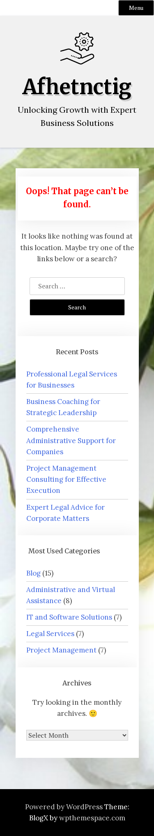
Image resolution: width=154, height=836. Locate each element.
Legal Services (50, 633)
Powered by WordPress (64, 806)
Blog (33, 573)
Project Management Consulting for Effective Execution (66, 479)
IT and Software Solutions (69, 617)
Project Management (61, 650)
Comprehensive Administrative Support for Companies (71, 440)
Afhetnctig (77, 87)
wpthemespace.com (92, 817)
